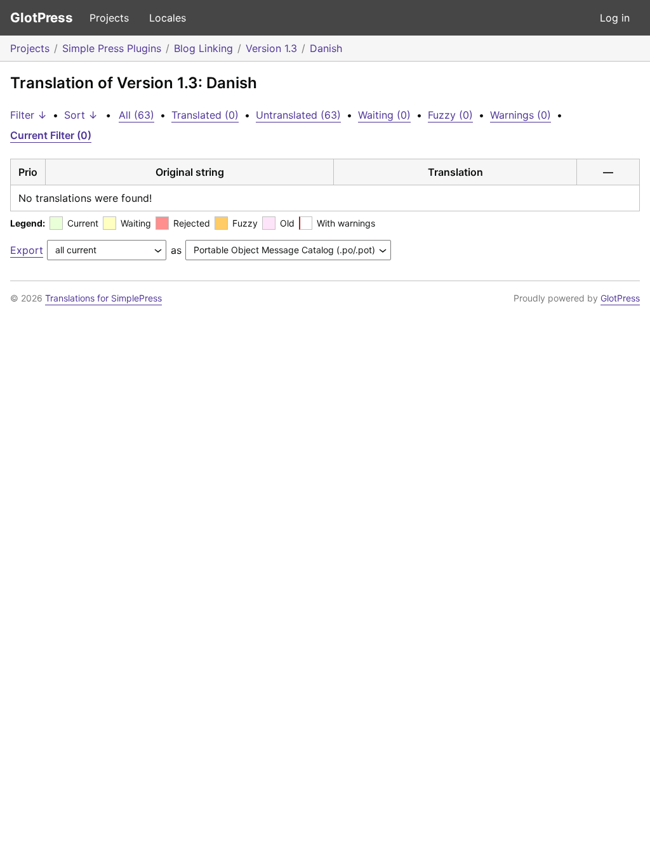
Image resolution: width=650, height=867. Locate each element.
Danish (326, 48)
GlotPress (41, 17)
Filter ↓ (28, 115)
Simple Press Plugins (111, 48)
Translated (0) (205, 115)
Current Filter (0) (50, 135)
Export (26, 250)
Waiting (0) (384, 115)
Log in (615, 17)
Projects (109, 17)
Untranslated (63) (298, 115)
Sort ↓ (81, 115)
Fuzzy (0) (450, 115)
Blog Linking (203, 48)
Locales (167, 17)
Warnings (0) (520, 115)
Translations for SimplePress (103, 298)
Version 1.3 (271, 48)
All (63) (136, 115)
